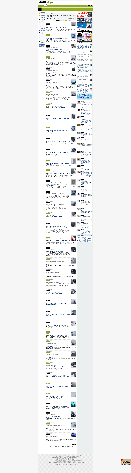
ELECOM (60, 456)
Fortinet (68, 459)
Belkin (67, 457)
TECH (48, 5)
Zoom (71, 457)
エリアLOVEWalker (53, 462)
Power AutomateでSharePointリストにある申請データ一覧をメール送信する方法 (84, 62)
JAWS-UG (55, 457)
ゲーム (77, 5)
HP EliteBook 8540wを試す (56, 293)
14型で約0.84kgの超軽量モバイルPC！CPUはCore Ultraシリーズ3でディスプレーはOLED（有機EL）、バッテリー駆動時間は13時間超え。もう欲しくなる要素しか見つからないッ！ (86, 175)
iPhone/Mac (55, 5)
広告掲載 (75, 464)
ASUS (70, 459)
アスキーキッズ (51, 460)
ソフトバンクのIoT (74, 457)
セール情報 (80, 5)
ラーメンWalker (49, 462)
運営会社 (67, 464)
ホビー (61, 5)
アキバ (68, 5)
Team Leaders (64, 460)
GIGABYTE (60, 458)
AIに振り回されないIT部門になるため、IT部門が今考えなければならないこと (86, 162)
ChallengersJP (80, 460)
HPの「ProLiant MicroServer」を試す (58, 226)
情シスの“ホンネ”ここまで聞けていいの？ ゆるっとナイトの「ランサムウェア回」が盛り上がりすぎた (84, 82)
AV (66, 5)
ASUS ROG (69, 456)
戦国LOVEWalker (82, 462)
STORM (78, 456)
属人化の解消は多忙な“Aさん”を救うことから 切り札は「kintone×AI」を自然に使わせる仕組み (83, 52)
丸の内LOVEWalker (77, 462)
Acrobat (60, 457)
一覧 (61, 20)
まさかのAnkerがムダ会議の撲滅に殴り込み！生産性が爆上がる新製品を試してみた (84, 76)
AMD (65, 456)
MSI (57, 458)
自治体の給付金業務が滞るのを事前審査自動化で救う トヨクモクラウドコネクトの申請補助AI (83, 86)
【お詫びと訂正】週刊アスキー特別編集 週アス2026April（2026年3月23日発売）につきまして (84, 239)
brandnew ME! (55, 10)
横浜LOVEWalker (58, 462)
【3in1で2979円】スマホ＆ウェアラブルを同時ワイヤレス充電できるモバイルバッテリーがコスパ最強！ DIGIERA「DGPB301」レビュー (86, 129)
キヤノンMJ (63, 457)
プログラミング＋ (68, 460)
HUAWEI (53, 457)
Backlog (66, 459)
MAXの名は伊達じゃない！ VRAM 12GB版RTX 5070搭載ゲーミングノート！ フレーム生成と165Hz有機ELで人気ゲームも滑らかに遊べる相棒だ (86, 106)
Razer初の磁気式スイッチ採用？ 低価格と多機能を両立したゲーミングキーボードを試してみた (86, 169)
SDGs (74, 460)
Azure (65, 457)
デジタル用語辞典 (64, 461)
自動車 (59, 5)
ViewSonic (63, 458)
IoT (43, 5)
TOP (49, 455)
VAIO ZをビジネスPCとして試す (56, 396)
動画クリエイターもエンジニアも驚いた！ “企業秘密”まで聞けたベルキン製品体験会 (86, 134)
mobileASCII (68, 461)
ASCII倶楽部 (90, 5)
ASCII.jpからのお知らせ (80, 235)
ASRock (57, 459)
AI (41, 5)
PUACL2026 (76, 460)
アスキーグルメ (60, 460)
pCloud (73, 458)
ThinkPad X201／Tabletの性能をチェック (58, 438)
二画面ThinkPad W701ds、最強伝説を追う (59, 406)
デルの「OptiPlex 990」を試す (56, 95)
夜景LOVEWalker (68, 462)
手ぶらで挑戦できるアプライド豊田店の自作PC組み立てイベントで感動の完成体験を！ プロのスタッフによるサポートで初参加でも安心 (86, 212)
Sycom (67, 456)
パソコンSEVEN (73, 456)
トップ (40, 5)
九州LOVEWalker (72, 462)
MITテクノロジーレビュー (73, 461)
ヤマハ (69, 457)
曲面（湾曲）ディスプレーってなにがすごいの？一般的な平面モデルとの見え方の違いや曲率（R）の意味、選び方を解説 (86, 226)
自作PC (64, 5)
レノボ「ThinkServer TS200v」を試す (58, 251)
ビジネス (49, 2)
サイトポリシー (56, 464)
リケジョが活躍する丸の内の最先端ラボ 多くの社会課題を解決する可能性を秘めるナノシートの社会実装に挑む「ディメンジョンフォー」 (84, 91)
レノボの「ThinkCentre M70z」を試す (58, 205)
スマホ (70, 5)
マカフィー (57, 456)
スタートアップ (74, 455)
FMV (52, 456)
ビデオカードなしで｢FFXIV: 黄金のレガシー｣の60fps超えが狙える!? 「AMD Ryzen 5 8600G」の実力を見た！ (86, 232)
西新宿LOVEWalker (63, 462)
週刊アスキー (60, 461)
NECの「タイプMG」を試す (56, 216)
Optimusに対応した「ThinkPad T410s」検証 (59, 195)
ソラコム (59, 459)
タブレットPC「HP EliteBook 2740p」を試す (59, 325)
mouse (54, 456)
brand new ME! (69, 458)
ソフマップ (66, 458)
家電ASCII (56, 460)
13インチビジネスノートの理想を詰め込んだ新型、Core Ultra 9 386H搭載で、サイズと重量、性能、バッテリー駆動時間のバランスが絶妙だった (86, 197)
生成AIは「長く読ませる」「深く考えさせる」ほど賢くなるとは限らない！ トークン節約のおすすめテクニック (84, 57)
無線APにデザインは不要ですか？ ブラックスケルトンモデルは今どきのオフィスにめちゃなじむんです (87, 148)
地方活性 (72, 460)
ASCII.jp (42, 2)
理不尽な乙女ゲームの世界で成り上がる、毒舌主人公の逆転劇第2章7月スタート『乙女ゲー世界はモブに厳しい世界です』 (84, 67)
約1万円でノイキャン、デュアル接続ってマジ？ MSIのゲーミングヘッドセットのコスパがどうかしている (86, 190)
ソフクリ (78, 457)
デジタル (51, 5)
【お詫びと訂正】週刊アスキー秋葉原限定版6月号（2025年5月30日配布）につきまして (84, 241)
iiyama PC (63, 456)
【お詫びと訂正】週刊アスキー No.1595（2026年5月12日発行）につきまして (85, 237)
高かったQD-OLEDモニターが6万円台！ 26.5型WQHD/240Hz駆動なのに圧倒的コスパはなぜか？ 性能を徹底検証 (86, 113)
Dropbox (62, 459)
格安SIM (54, 460)
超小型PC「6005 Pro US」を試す (57, 366)
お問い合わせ (71, 464)
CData (64, 459)
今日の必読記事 (56, 461)
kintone (58, 457)
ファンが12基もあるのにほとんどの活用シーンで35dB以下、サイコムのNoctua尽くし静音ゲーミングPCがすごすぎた (86, 155)
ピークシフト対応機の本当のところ (57, 107)
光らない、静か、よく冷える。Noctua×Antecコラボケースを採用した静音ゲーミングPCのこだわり (86, 140)
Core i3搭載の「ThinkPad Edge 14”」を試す (59, 376)
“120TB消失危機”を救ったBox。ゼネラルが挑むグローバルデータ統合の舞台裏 (86, 219)
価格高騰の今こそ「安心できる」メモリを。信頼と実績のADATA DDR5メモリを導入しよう (86, 183)
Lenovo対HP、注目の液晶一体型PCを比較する (60, 283)
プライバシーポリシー (62, 464)
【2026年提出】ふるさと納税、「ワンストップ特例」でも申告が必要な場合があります (83, 71)
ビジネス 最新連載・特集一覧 (81, 42)
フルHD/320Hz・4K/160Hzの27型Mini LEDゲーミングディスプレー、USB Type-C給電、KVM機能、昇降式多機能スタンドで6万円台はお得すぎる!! (86, 120)
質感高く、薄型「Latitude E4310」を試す (59, 335)
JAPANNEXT (73, 459)
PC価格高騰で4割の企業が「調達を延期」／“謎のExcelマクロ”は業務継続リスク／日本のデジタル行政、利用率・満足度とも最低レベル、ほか (84, 47)
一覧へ (91, 235)
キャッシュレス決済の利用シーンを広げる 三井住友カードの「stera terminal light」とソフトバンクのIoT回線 (86, 205)
